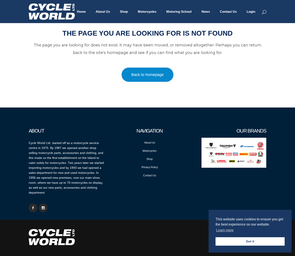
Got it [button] (250, 241)
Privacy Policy (149, 167)
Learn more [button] (225, 230)
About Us (149, 142)
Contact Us (149, 175)
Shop (149, 159)
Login (251, 11)
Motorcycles (150, 150)
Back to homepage (147, 75)
